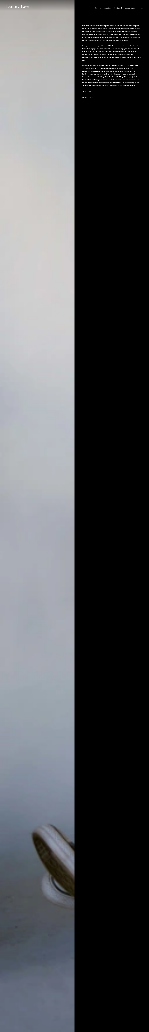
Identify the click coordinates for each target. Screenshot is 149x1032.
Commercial (129, 8)
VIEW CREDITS (87, 98)
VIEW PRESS (86, 91)
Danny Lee (17, 6)
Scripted (118, 8)
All (96, 8)
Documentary (106, 8)
